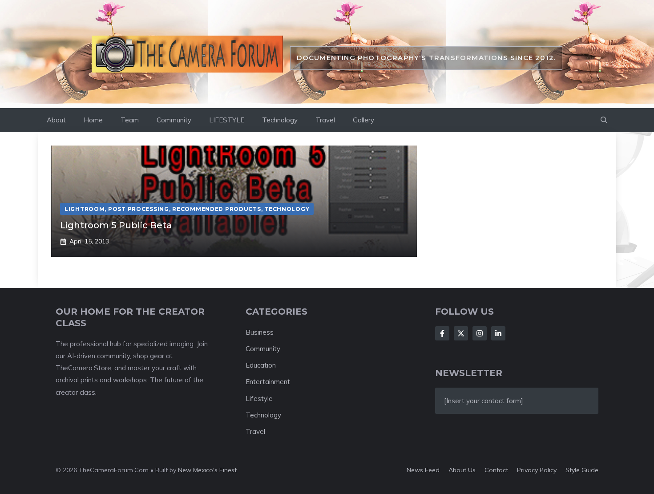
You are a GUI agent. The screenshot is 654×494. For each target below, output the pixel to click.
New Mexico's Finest (207, 470)
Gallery (363, 120)
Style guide (581, 470)
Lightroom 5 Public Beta (116, 225)
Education (261, 365)
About (56, 120)
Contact (496, 470)
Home (93, 120)
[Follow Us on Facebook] (442, 333)
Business (260, 332)
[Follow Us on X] (461, 333)
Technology (280, 120)
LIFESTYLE (226, 120)
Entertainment (268, 381)
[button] (604, 120)
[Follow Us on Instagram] (479, 333)
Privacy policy (537, 470)
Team (130, 120)
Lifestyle (259, 398)
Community (174, 120)
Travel (325, 120)
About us (462, 470)
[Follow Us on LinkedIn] (498, 333)
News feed (423, 470)
